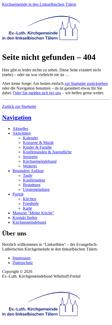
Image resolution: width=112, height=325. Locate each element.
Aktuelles (20, 128)
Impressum (21, 258)
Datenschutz (23, 262)
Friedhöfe (31, 203)
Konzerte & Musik (38, 142)
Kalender (30, 138)
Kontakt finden (25, 217)
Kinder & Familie (37, 147)
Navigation (16, 117)
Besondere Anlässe (28, 170)
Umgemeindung (36, 189)
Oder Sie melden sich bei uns (37, 93)
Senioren (30, 156)
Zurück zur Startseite (19, 106)
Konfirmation (34, 180)
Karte (27, 208)
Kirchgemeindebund (40, 161)
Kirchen (29, 199)
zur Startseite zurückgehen (86, 83)
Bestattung (31, 185)
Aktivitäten (22, 133)
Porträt (18, 194)
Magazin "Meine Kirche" (33, 213)
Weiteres (30, 166)
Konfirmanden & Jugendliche (47, 152)
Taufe (27, 175)
